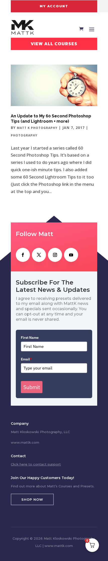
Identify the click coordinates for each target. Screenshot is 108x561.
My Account (54, 6)
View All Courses (54, 43)
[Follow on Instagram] (55, 255)
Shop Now (32, 499)
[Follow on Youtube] (71, 255)
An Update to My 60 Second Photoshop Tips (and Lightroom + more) (51, 119)
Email (26, 359)
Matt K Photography (37, 128)
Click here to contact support (36, 464)
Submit (31, 387)
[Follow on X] (39, 255)
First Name (30, 337)
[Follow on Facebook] (23, 255)
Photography (24, 135)
